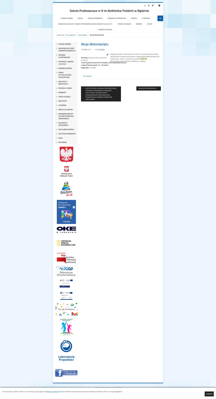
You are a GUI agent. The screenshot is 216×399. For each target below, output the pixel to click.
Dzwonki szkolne (65, 68)
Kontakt (139, 24)
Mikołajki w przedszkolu (147, 88)
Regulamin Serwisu (66, 129)
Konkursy (62, 92)
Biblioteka (62, 101)
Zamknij (209, 394)
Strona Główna (64, 44)
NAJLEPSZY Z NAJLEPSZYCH (63, 82)
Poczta (149, 24)
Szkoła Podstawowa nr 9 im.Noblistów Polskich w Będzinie (109, 10)
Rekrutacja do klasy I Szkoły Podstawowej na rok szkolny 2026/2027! (85, 24)
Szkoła (80, 18)
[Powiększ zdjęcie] (94, 77)
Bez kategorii (83, 35)
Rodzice (134, 18)
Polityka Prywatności (67, 134)
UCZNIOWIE (146, 18)
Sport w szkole (64, 97)
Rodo (60, 138)
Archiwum (62, 142)
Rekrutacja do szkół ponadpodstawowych (67, 49)
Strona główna (66, 18)
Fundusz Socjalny (105, 29)
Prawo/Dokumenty (95, 18)
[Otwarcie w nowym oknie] (66, 171)
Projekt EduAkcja (124, 24)
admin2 (102, 50)
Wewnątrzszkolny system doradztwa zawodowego (65, 116)
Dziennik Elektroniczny (117, 18)
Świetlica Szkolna (65, 109)
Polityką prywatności (52, 391)
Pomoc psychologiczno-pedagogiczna (65, 74)
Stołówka (62, 105)
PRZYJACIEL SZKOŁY (65, 88)
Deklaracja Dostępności (63, 124)
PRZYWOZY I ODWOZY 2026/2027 (66, 63)
